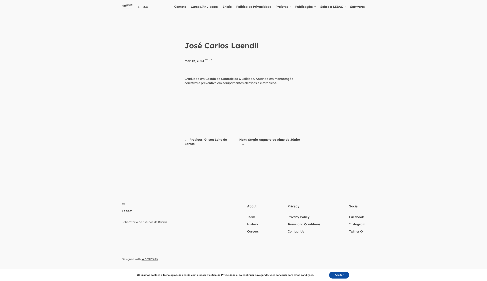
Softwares (357, 7)
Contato (180, 7)
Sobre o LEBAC (331, 7)
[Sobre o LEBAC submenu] (345, 7)
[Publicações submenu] (315, 7)
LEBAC (143, 7)
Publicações (304, 7)
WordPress (150, 259)
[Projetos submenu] (290, 7)
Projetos (282, 7)
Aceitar (339, 275)
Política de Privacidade (253, 7)
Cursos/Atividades (204, 7)
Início (227, 7)
